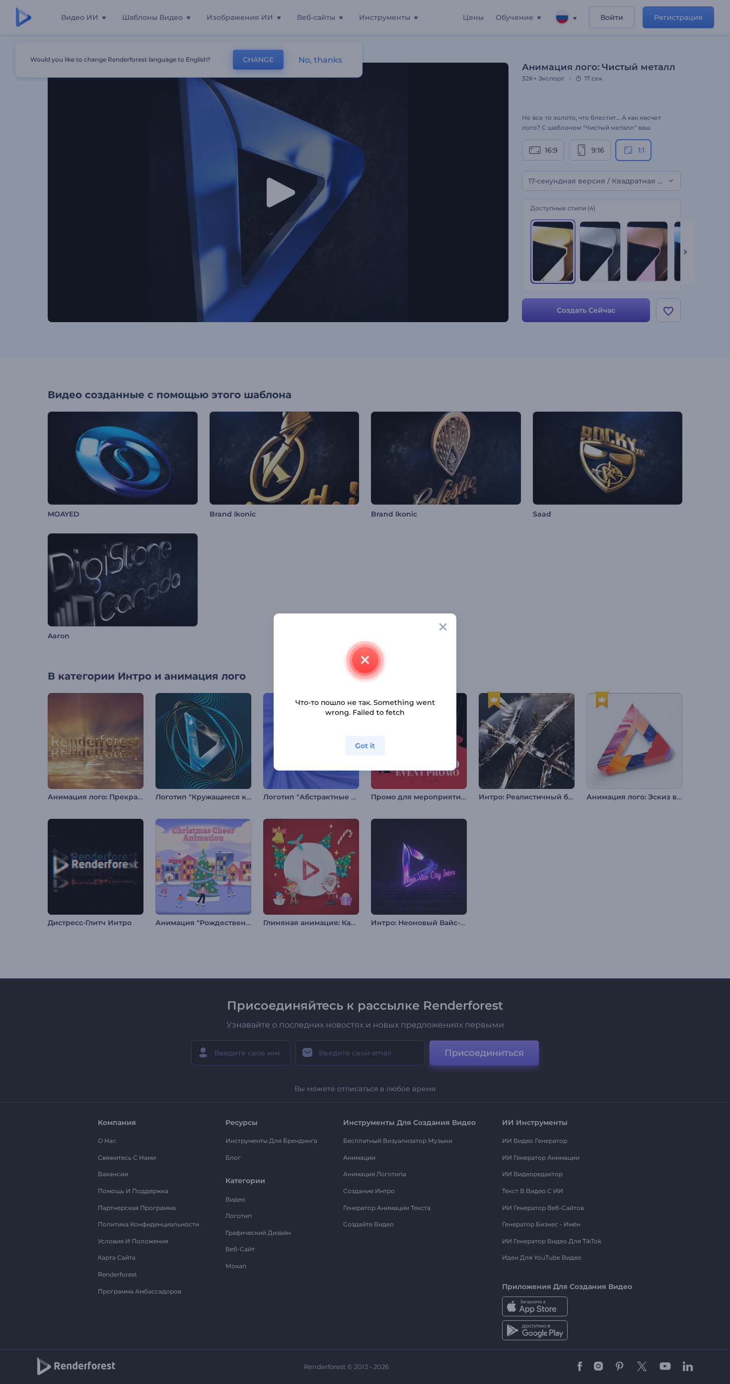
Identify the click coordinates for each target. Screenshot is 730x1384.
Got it (365, 745)
